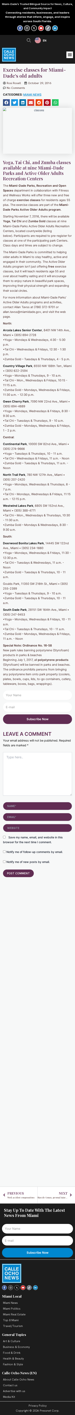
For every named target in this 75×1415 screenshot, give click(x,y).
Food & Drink (11, 1353)
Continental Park (15, 444)
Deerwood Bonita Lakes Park (23, 543)
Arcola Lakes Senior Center (22, 330)
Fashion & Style (13, 1364)
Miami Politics (11, 1308)
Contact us (10, 1385)
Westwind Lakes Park (18, 506)
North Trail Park (14, 475)
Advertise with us (14, 1391)
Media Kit (9, 1397)
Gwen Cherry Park (16, 401)
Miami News (32, 94)
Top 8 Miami (11, 1320)
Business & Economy (16, 1347)
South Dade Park (15, 610)
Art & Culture (11, 1341)
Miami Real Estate (14, 1314)
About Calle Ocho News (18, 1379)
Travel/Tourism (13, 1326)
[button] (69, 55)
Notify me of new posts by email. (28, 862)
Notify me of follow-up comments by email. (34, 852)
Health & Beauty (13, 1358)
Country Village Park (17, 366)
